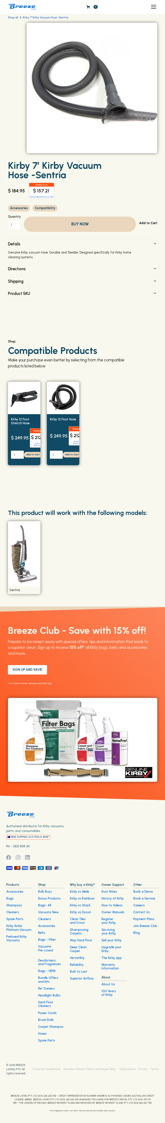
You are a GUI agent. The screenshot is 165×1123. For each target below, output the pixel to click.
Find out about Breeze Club (41, 197)
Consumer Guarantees (46, 1069)
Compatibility (45, 208)
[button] (152, 7)
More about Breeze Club (40, 444)
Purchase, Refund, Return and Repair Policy (90, 1069)
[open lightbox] (92, 88)
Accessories (19, 208)
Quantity (14, 217)
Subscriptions (127, 1069)
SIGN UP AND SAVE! (27, 670)
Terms (155, 1069)
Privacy (143, 1069)
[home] (22, 7)
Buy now (80, 224)
